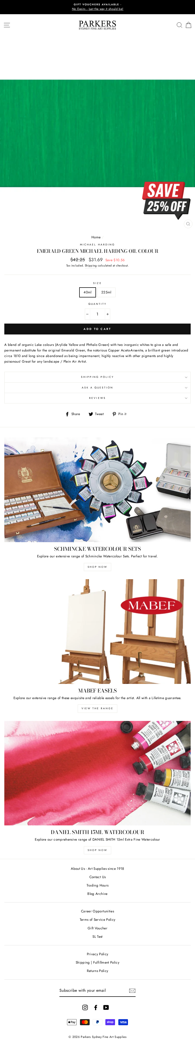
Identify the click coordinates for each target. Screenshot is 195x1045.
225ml (106, 292)
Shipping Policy (97, 377)
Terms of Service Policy (98, 919)
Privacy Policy (97, 954)
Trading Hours (97, 885)
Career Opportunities (97, 911)
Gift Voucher (97, 928)
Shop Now (97, 567)
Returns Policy (97, 970)
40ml (87, 292)
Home (96, 237)
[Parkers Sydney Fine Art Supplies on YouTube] (106, 1007)
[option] (97, 7)
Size (97, 283)
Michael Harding (97, 244)
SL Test (97, 936)
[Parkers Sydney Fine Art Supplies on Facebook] (96, 1007)
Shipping (91, 265)
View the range (97, 708)
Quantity (97, 304)
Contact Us (97, 876)
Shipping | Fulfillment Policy (97, 962)
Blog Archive (97, 893)
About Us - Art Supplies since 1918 (97, 868)
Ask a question (97, 387)
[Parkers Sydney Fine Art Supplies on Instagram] (85, 1007)
